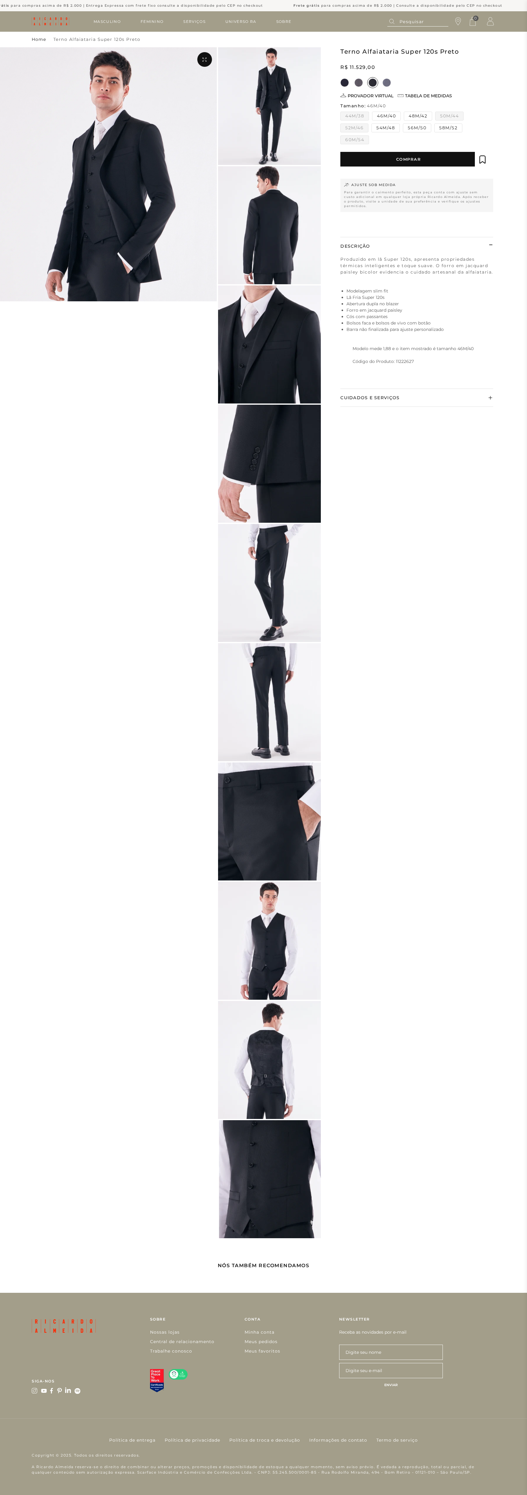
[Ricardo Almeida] (50, 21)
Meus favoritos (262, 1351)
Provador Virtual (370, 96)
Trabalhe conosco (171, 1351)
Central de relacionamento (182, 1341)
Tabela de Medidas (428, 96)
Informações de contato (338, 1440)
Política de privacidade (192, 1440)
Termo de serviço (397, 1440)
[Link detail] (35, 1391)
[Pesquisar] (391, 21)
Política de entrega (132, 1440)
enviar (391, 1385)
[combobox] (417, 21)
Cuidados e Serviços (370, 397)
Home (39, 39)
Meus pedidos (261, 1341)
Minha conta (259, 1332)
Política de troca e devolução (264, 1440)
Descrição (355, 246)
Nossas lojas (165, 1332)
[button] (482, 159)
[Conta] (490, 21)
